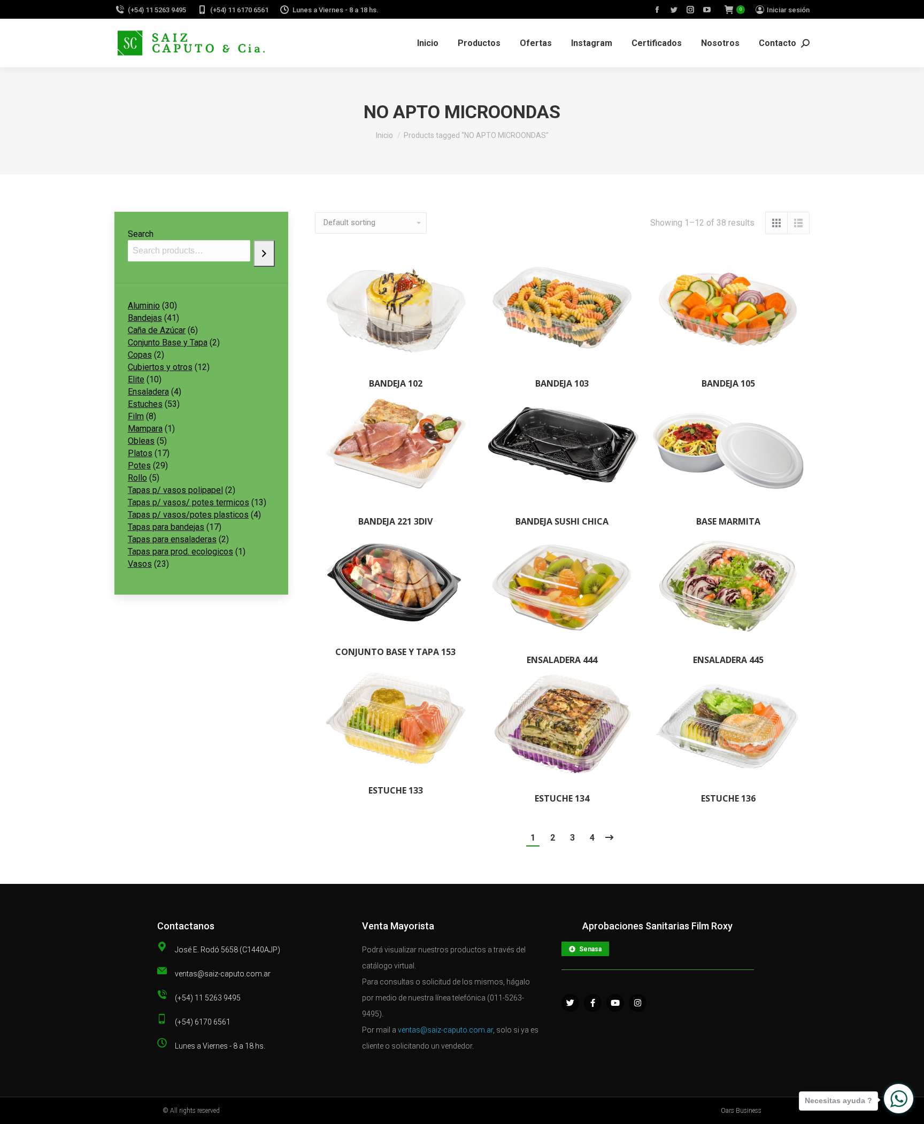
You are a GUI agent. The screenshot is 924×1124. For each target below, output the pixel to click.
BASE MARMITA (728, 521)
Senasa (590, 949)
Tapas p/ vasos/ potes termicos (188, 502)
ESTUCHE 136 (728, 798)
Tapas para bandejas (166, 527)
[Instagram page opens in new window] (690, 10)
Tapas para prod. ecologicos (180, 551)
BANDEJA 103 (562, 383)
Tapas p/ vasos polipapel (175, 490)
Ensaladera (148, 392)
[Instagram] (637, 1003)
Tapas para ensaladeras (172, 539)
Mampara (145, 429)
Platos (140, 453)
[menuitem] (428, 43)
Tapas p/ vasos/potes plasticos (188, 515)
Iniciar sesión (788, 10)
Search (140, 234)
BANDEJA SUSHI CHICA (562, 521)
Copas (140, 355)
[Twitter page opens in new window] (674, 10)
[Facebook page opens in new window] (657, 10)
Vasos (140, 564)
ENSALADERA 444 (562, 660)
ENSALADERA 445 (728, 660)
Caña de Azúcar (157, 330)
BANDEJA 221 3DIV (395, 521)
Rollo (137, 478)
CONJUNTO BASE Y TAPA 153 (395, 652)
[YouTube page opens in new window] (707, 10)
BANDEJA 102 (395, 383)
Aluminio (144, 306)
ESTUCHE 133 (395, 790)
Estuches (145, 404)
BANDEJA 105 (728, 383)
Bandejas (145, 318)
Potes (139, 465)
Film (136, 416)
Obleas (141, 441)
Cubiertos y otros (160, 367)
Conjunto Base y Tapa (167, 342)
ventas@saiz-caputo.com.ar (445, 1030)
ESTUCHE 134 (562, 798)
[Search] (264, 253)
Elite (136, 379)
